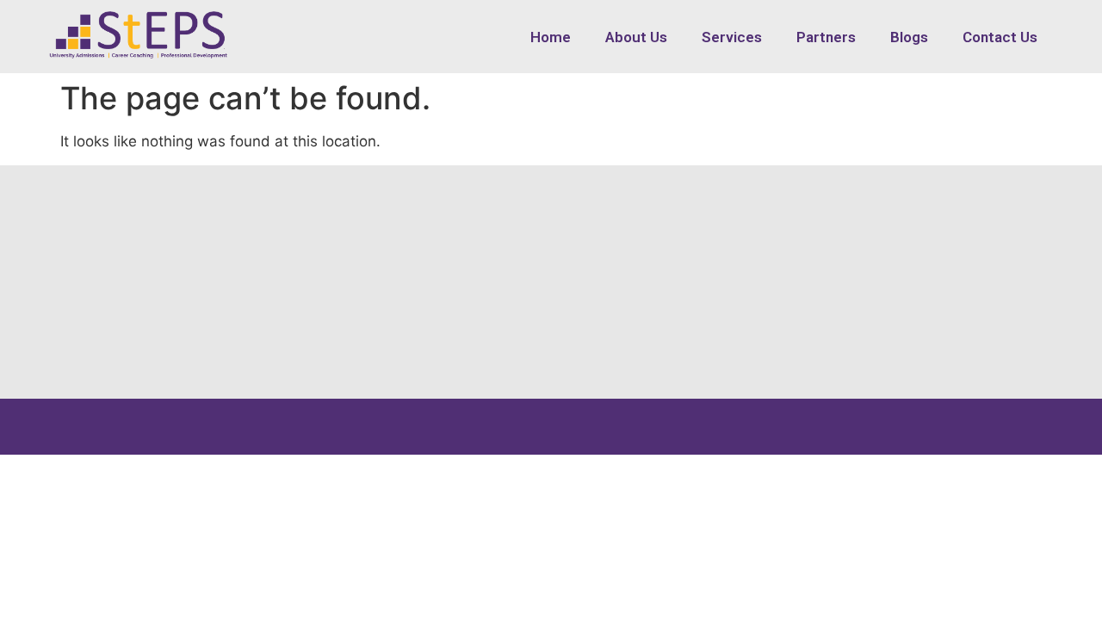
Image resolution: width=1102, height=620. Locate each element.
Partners (826, 37)
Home (550, 37)
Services (732, 37)
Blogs (909, 37)
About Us (636, 37)
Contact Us (1000, 37)
